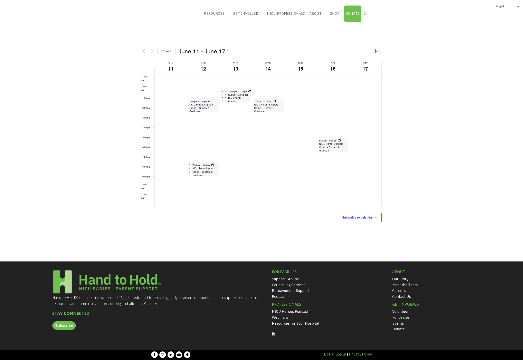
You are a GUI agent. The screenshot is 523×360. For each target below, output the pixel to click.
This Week (166, 51)
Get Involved (245, 13)
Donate (353, 13)
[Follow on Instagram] (162, 354)
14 (268, 68)
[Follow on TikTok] (187, 354)
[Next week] (151, 50)
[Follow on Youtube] (179, 354)
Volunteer (400, 311)
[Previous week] (143, 50)
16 (332, 68)
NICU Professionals (286, 13)
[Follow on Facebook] (154, 354)
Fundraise (400, 317)
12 (203, 68)
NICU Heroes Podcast (290, 311)
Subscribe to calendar (357, 217)
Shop (335, 13)
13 (235, 68)
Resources (214, 13)
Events (398, 323)
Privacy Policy (360, 354)
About (316, 13)
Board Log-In (335, 354)
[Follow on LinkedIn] (171, 354)
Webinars (280, 317)
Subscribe (64, 325)
